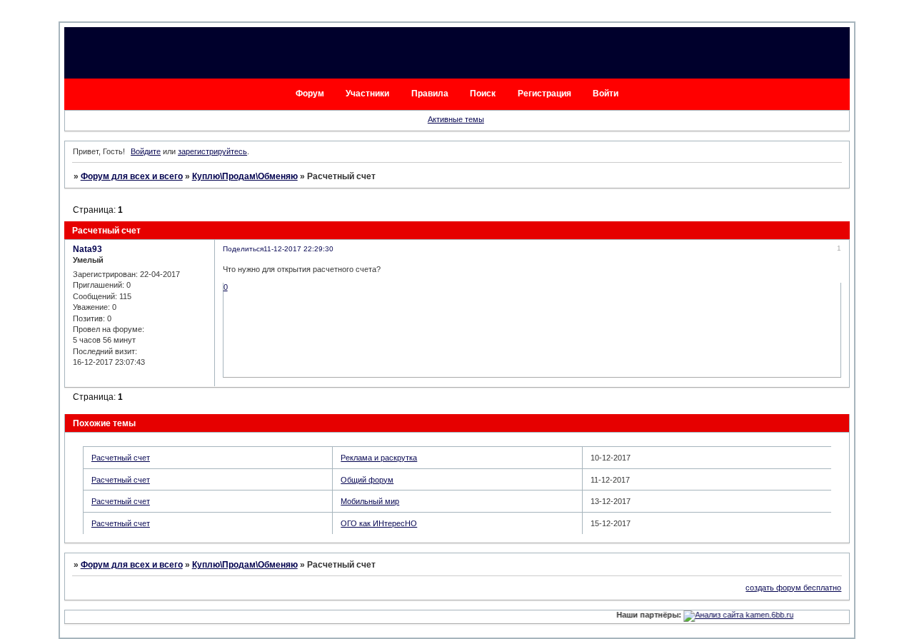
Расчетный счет (120, 457)
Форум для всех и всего (132, 176)
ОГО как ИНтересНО (379, 523)
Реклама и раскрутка (379, 457)
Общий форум (367, 480)
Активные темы (456, 119)
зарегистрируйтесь (212, 151)
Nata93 (87, 249)
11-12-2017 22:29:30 (298, 249)
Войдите (146, 151)
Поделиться (243, 249)
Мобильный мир (370, 501)
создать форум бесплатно (793, 587)
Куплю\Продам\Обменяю (245, 176)
